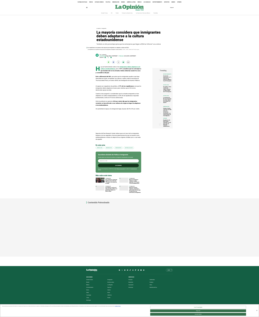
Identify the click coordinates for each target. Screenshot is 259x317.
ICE (111, 13)
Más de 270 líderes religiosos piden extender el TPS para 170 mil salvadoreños (134, 181)
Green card (99, 147)
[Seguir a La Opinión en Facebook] (105, 57)
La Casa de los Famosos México (143, 13)
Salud (87, 292)
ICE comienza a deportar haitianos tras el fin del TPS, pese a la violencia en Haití (111, 181)
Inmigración (115, 2)
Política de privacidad (121, 168)
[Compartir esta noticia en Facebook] (113, 62)
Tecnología (88, 295)
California (109, 295)
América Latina (131, 2)
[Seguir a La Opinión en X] (122, 270)
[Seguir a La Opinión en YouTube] (127, 270)
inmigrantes (118, 147)
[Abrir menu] (86, 7)
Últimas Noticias (82, 2)
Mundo (123, 2)
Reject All (198, 310)
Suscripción (130, 284)
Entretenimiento (157, 2)
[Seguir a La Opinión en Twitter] (108, 57)
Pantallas (156, 13)
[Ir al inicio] (91, 270)
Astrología (166, 84)
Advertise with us (153, 287)
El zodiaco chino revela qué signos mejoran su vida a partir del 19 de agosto (167, 89)
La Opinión (98, 28)
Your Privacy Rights (198, 307)
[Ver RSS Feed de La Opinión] (143, 270)
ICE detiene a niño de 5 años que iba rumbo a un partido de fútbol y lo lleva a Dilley (111, 189)
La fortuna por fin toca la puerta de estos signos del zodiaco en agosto (167, 100)
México (140, 2)
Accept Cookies (198, 314)
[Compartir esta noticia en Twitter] (118, 62)
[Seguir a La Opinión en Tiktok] (130, 270)
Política (108, 2)
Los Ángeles (147, 2)
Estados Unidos (99, 2)
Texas (87, 297)
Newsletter (130, 282)
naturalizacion (129, 147)
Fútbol (117, 13)
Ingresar (172, 7)
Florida (108, 297)
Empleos (151, 282)
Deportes (166, 2)
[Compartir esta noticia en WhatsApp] (108, 62)
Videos (91, 2)
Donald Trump (104, 13)
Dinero (173, 2)
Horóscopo (130, 287)
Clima (151, 284)
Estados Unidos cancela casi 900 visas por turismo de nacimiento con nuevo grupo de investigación (167, 112)
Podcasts (130, 279)
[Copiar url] (128, 62)
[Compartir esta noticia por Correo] (123, 62)
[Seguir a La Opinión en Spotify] (141, 270)
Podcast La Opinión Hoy (127, 13)
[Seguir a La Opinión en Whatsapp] (138, 270)
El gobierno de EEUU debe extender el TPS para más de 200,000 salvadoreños (167, 123)
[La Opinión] (129, 7)
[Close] (256, 310)
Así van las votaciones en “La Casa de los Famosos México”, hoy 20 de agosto (167, 78)
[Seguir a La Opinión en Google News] (133, 270)
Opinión (179, 2)
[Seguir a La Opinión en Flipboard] (135, 270)
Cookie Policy (118, 306)
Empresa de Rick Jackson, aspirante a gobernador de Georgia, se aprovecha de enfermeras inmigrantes (135, 190)
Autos (108, 292)
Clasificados (152, 279)
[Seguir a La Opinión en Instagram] (111, 57)
